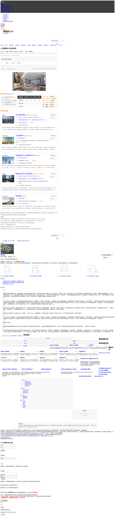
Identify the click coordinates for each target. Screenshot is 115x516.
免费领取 (3, 479)
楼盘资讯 (40, 45)
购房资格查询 (28, 383)
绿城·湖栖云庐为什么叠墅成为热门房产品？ (90, 358)
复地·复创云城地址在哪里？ (83, 425)
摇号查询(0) (25, 392)
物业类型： (10, 256)
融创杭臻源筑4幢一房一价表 (24, 178)
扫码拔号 (18, 261)
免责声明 (7, 435)
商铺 (24, 403)
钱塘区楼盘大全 (45, 435)
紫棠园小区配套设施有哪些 (18, 282)
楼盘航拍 (27, 115)
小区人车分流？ (11, 240)
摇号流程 (27, 386)
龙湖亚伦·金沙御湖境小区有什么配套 (68, 369)
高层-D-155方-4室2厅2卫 (34, 117)
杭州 (2, 2)
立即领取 (3, 514)
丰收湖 (74, 340)
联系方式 (12, 435)
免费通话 (23, 261)
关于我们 (3, 435)
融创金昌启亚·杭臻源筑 (24, 173)
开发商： (3, 259)
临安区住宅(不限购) (5, 12)
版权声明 (16, 435)
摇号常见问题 (28, 384)
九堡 (25, 343)
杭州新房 (3, 5)
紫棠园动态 (6, 20)
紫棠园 (4, 18)
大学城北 (25, 345)
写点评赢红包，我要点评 (16, 335)
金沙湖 (48, 338)
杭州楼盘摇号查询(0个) (6, 9)
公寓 (24, 401)
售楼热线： (3, 261)
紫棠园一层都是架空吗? (18, 281)
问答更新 (21, 423)
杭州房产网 (6, 14)
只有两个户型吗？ (25, 240)
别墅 (24, 407)
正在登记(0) (25, 391)
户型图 (28, 45)
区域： (2, 256)
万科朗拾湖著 (20, 115)
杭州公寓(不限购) (5, 10)
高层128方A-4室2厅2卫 (33, 176)
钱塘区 (7, 33)
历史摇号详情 (53, 45)
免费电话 (15, 485)
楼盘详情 (11, 45)
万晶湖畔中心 (20, 135)
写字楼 (24, 405)
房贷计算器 (27, 381)
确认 (57, 43)
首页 (2, 3)
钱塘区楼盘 (6, 17)
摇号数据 (35, 115)
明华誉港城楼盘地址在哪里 (70, 425)
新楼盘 (108, 352)
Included (51, 435)
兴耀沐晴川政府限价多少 (46, 369)
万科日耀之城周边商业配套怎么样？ (41, 425)
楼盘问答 (34, 45)
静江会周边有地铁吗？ (32, 426)
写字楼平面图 (21, 198)
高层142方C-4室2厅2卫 (23, 176)
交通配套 (17, 45)
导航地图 (30, 435)
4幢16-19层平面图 (22, 157)
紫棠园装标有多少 (7, 282)
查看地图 (32, 122)
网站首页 (25, 396)
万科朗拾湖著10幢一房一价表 (24, 119)
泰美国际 (19, 196)
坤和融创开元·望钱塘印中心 (25, 155)
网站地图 (25, 435)
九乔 (25, 340)
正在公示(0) (25, 389)
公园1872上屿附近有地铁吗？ (25, 425)
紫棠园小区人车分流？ (8, 284)
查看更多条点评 (6, 335)
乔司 (74, 343)
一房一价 (60, 45)
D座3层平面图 (21, 138)
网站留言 (21, 435)
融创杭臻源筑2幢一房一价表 (37, 178)
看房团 (100, 352)
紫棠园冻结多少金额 (8, 281)
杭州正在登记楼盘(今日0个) (7, 7)
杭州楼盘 (5, 15)
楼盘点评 (46, 45)
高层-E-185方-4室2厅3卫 (23, 117)
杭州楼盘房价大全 (36, 435)
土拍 (31, 115)
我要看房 (105, 257)
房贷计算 (104, 352)
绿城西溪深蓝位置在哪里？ (57, 425)
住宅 (4, 33)
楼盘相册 (23, 45)
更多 (41, 117)
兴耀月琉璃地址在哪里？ (86, 369)
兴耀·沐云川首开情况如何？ (27, 369)
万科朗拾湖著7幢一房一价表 (37, 119)
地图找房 (25, 397)
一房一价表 (105, 260)
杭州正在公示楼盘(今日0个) (7, 6)
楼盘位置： (3, 263)
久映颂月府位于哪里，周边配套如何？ (10, 369)
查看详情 (19, 63)
